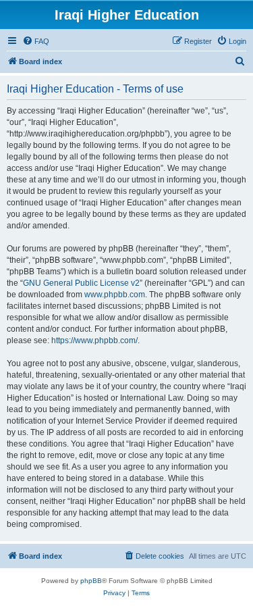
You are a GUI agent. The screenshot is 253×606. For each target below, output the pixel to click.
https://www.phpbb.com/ (94, 340)
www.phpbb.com (114, 294)
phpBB (91, 580)
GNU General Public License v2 (81, 283)
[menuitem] (35, 41)
